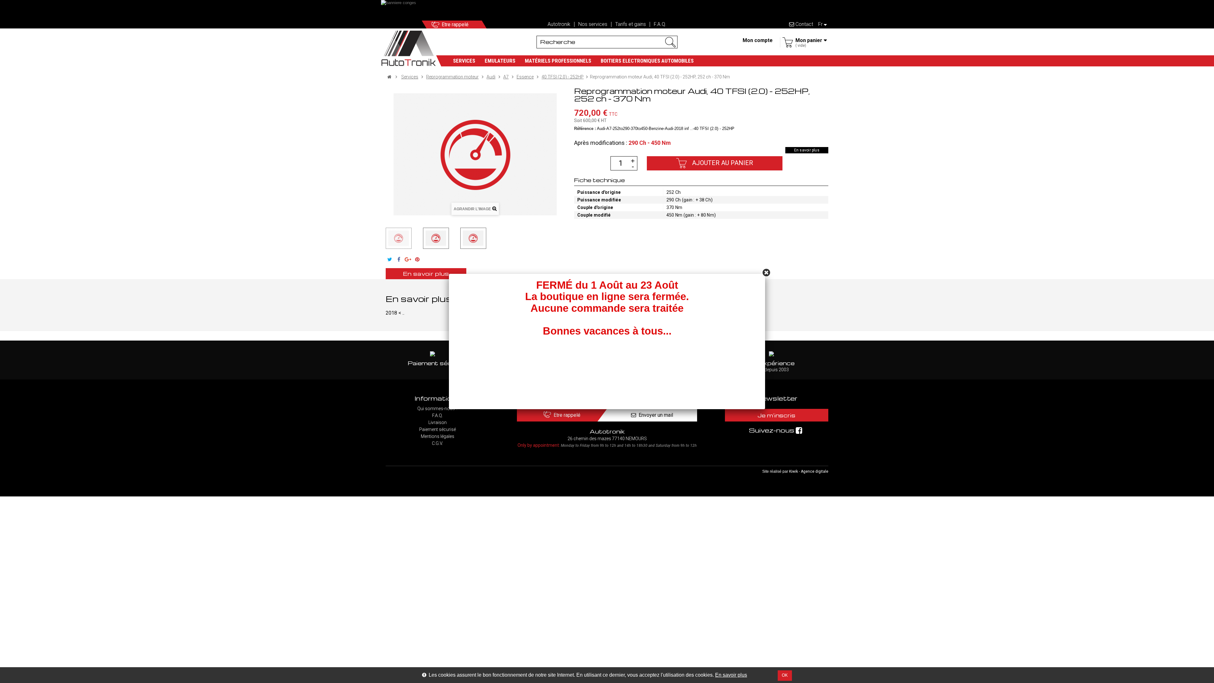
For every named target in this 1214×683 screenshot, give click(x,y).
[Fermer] (766, 272)
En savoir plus (731, 675)
